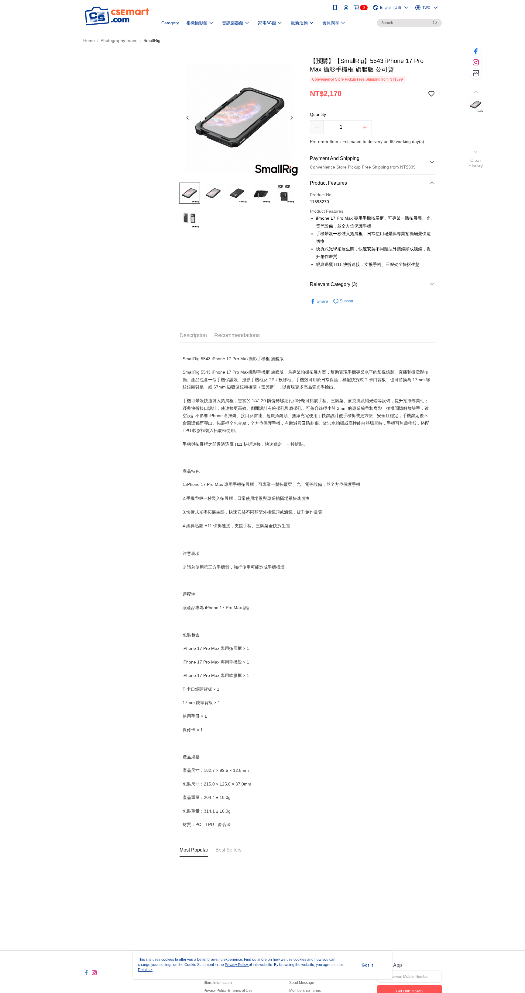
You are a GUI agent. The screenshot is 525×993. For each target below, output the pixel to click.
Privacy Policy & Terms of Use (228, 990)
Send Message (301, 983)
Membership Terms (305, 990)
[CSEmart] (117, 16)
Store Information (218, 983)
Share (322, 301)
